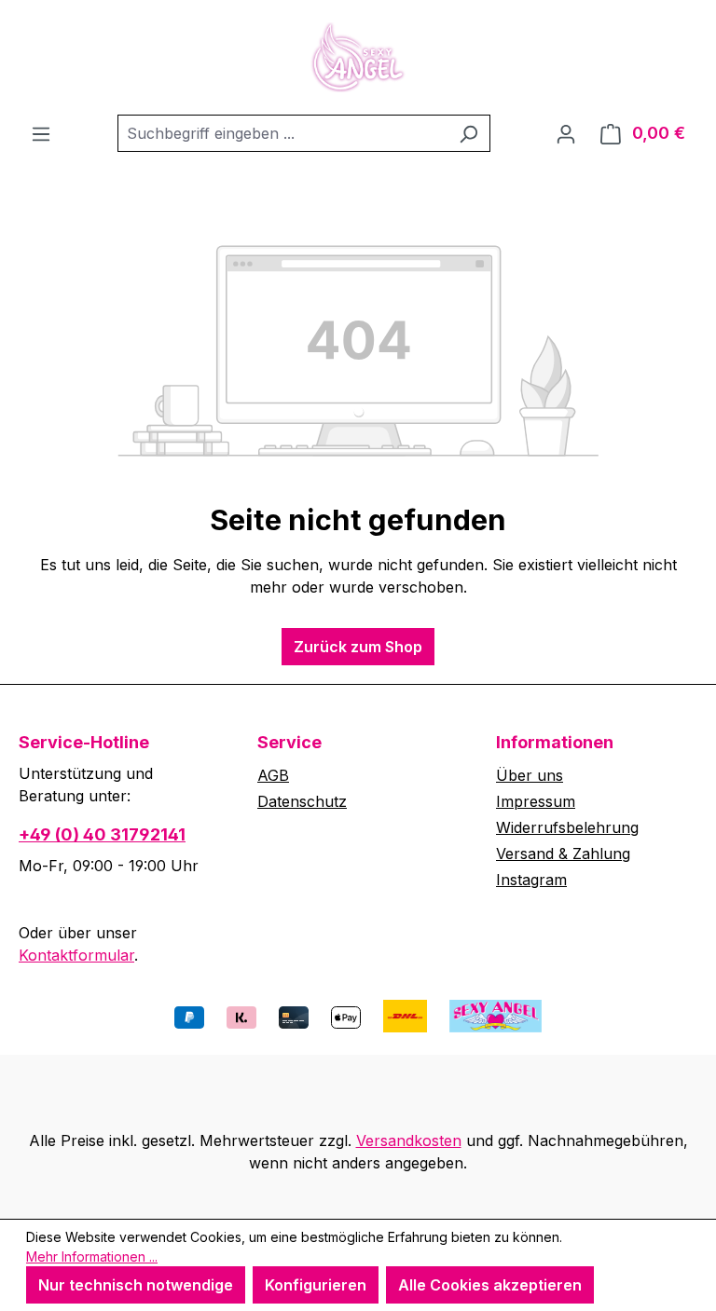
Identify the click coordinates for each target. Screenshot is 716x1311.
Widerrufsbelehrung (567, 827)
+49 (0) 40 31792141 (102, 834)
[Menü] (41, 133)
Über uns (529, 775)
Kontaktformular (76, 955)
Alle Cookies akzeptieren (490, 1285)
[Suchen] (468, 133)
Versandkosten (408, 1140)
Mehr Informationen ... (92, 1256)
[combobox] (282, 133)
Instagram (531, 879)
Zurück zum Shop (358, 646)
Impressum (535, 801)
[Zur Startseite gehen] (358, 57)
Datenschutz (302, 801)
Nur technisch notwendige (135, 1285)
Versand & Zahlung (563, 853)
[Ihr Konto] (566, 133)
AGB (273, 775)
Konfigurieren (315, 1285)
